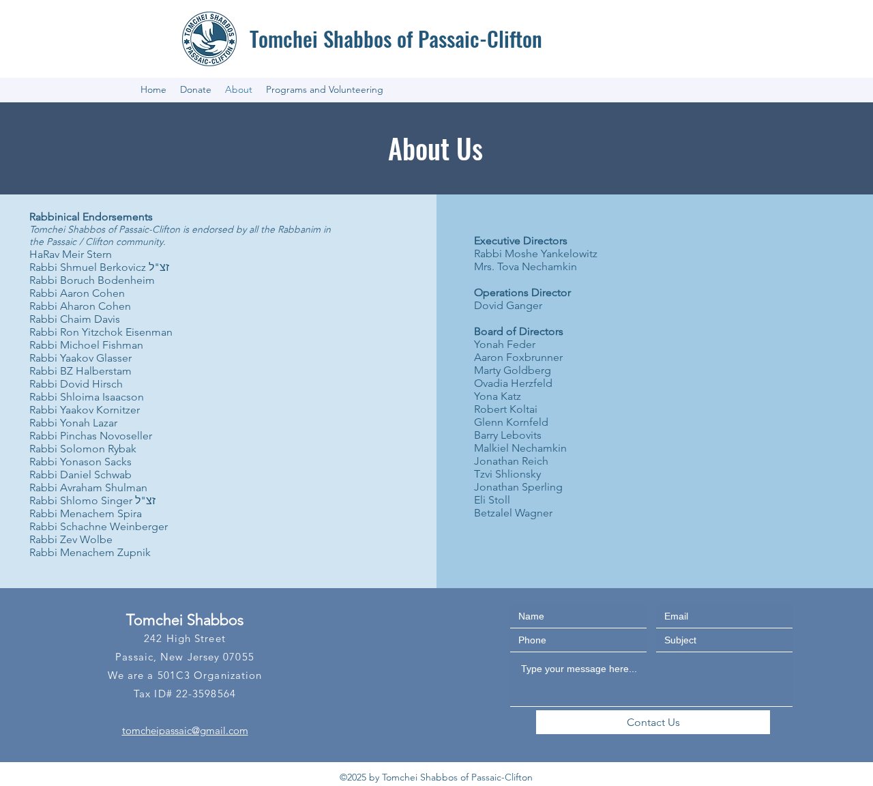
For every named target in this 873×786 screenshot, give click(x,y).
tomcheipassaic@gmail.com (185, 730)
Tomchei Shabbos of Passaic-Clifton (396, 38)
